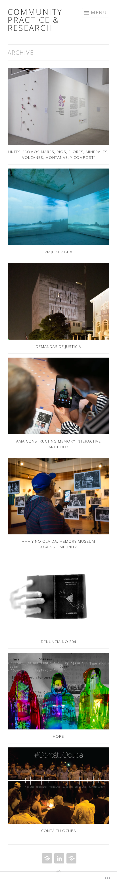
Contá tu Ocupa (58, 830)
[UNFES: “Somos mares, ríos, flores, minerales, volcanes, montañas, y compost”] (58, 106)
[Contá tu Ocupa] (58, 785)
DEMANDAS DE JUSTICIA (58, 346)
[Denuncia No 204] (58, 596)
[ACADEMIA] (46, 858)
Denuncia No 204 (58, 641)
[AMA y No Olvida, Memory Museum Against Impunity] (58, 496)
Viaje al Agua (58, 251)
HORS (58, 736)
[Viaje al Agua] (58, 207)
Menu (99, 12)
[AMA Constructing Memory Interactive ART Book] (58, 396)
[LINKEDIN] (58, 858)
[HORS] (58, 691)
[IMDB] (70, 858)
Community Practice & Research (35, 19)
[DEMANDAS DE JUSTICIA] (58, 301)
